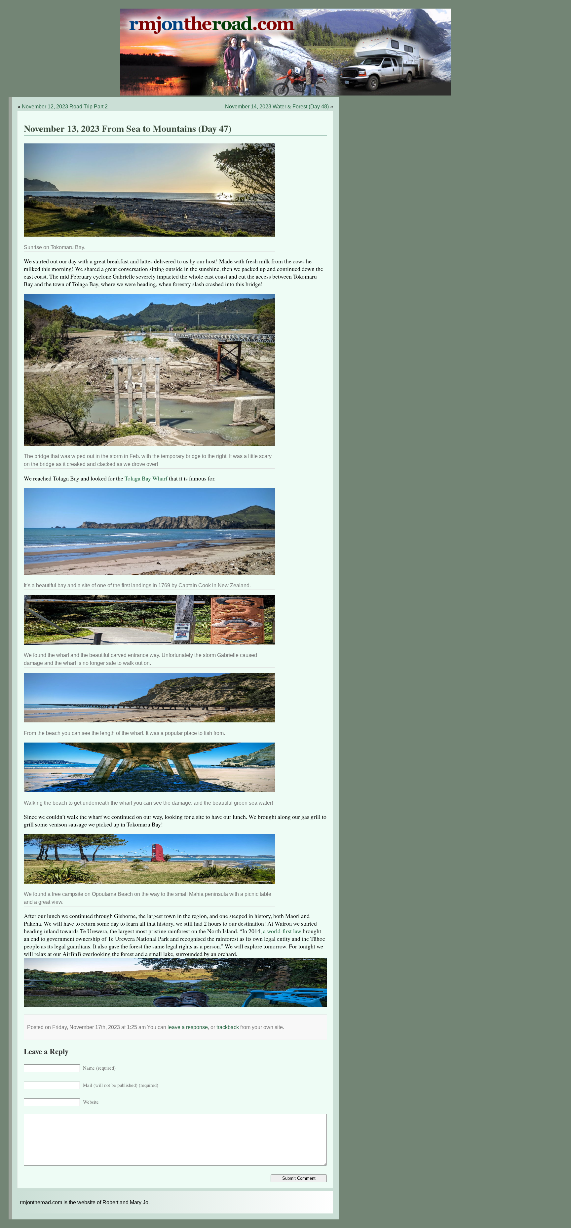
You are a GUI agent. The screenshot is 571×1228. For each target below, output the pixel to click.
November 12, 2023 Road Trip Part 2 (65, 106)
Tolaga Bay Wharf (146, 478)
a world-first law (282, 931)
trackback (227, 1027)
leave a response (188, 1027)
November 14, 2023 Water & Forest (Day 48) (277, 106)
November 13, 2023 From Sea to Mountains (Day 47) (127, 128)
